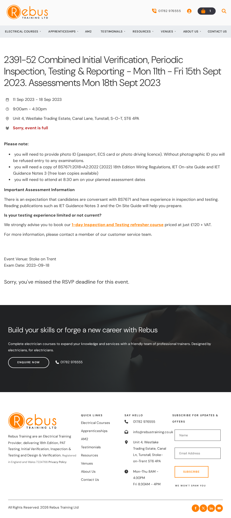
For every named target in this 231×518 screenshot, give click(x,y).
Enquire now (19, 360)
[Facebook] (195, 508)
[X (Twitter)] (203, 508)
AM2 (88, 31)
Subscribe (191, 472)
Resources (142, 31)
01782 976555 (169, 11)
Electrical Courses (21, 31)
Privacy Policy (58, 462)
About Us (191, 31)
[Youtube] (219, 508)
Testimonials (112, 31)
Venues (167, 31)
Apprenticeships (62, 31)
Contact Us (217, 31)
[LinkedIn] (211, 508)
